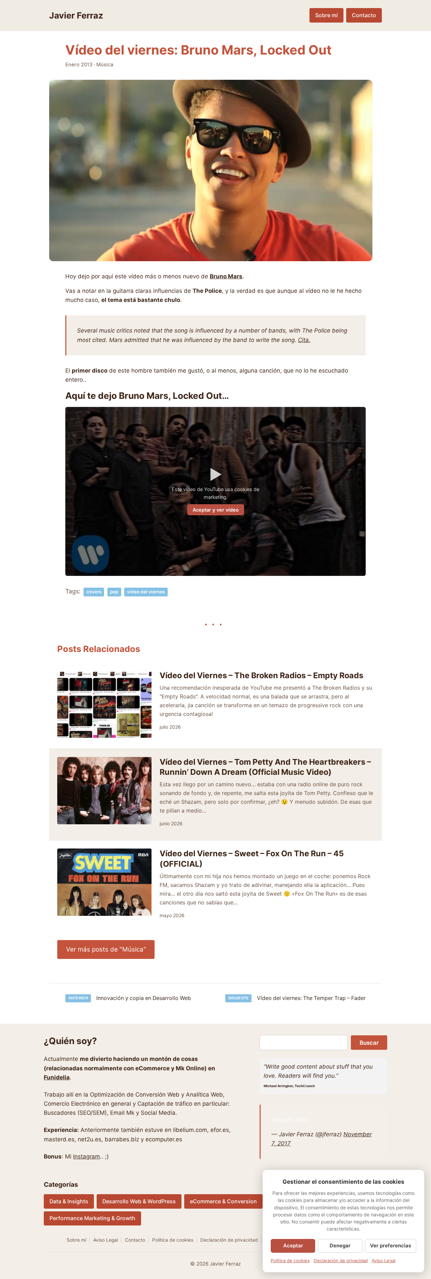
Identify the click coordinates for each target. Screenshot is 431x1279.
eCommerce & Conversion (223, 1201)
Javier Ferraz (76, 15)
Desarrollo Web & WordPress (139, 1201)
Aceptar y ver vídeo (216, 510)
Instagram (86, 1156)
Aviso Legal (105, 1240)
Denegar (340, 1246)
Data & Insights (68, 1201)
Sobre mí (326, 15)
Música (104, 65)
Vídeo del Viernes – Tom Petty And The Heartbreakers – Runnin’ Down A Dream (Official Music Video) (265, 767)
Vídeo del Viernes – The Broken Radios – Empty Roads (261, 675)
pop (114, 591)
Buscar (369, 1042)
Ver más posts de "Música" (106, 949)
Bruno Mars (226, 276)
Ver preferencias (390, 1246)
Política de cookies (172, 1240)
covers (94, 591)
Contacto (364, 15)
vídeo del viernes (146, 591)
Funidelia (57, 1077)
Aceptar (293, 1246)
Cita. (304, 340)
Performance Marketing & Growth (92, 1218)
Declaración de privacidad (229, 1240)
